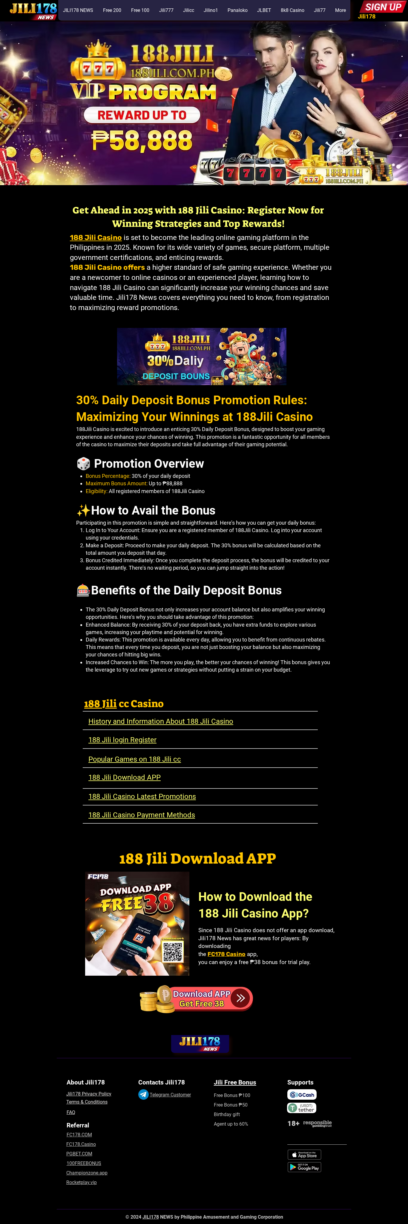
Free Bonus (225, 1105)
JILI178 (150, 1217)
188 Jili (100, 703)
